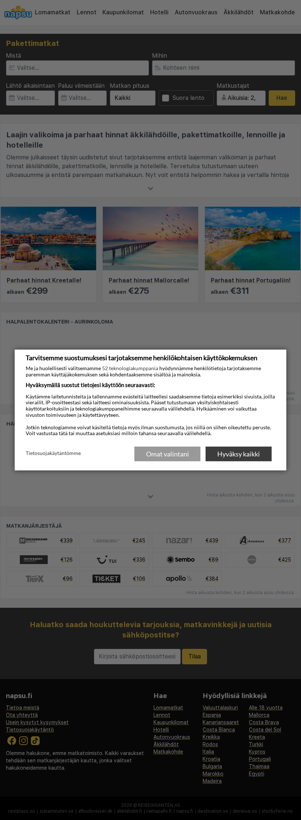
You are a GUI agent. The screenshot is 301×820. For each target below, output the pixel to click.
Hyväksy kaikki (238, 454)
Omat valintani (167, 454)
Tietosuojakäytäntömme (53, 453)
